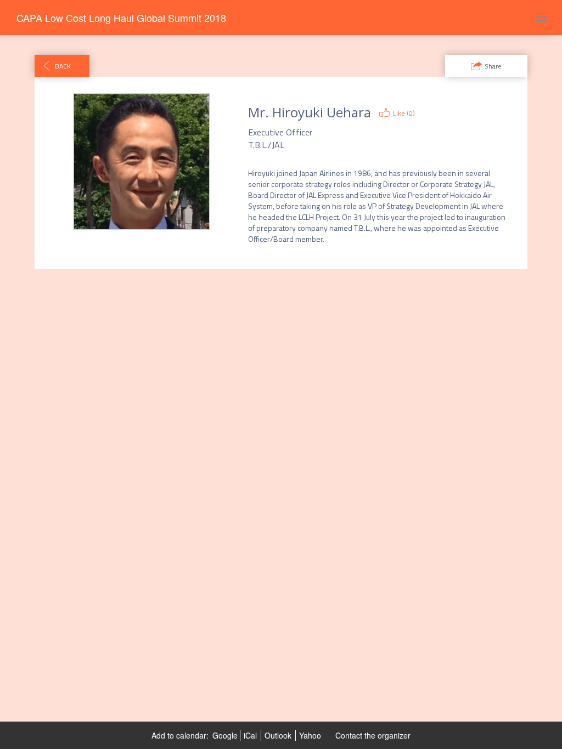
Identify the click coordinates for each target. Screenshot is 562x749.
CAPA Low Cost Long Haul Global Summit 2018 (121, 17)
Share (493, 66)
